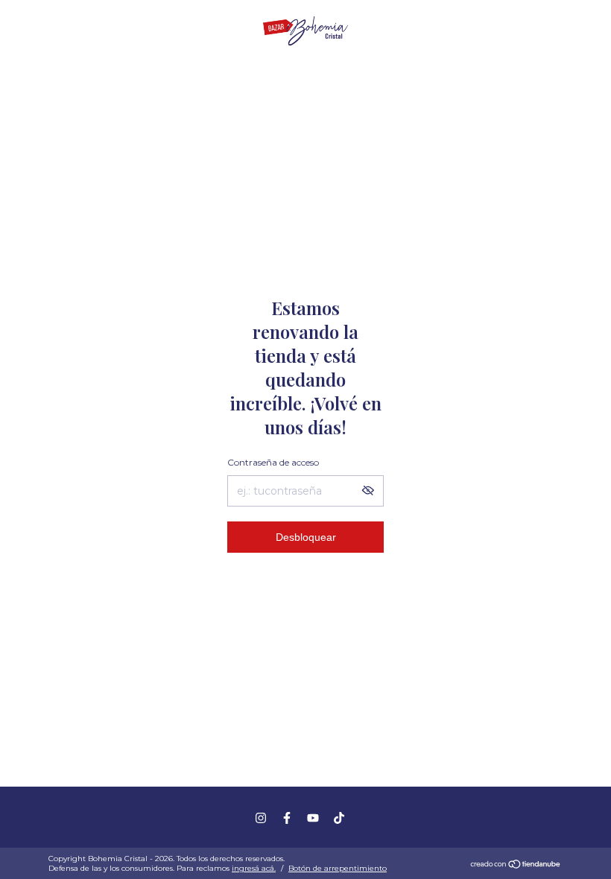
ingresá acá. (254, 868)
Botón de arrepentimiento (337, 868)
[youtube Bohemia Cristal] (313, 818)
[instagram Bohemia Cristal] (261, 818)
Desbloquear (306, 537)
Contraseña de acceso (273, 462)
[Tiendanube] (516, 865)
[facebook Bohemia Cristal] (287, 818)
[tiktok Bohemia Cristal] (339, 818)
